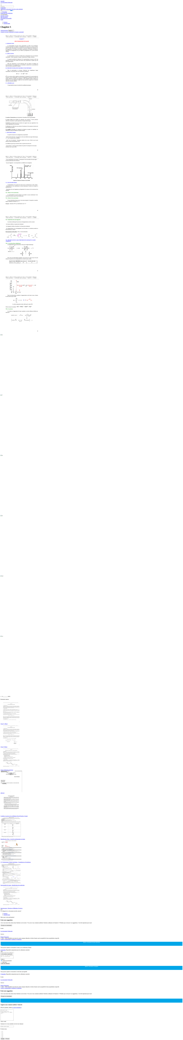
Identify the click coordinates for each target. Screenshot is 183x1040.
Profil (2, 19)
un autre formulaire (16, 1007)
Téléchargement (4, 30)
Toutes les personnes (7, 960)
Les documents (4, 2)
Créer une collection (5, 963)
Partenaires (6, 937)
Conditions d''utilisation (16, 939)
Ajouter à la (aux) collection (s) (8, 32)
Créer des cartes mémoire (17, 9)
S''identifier (3, 7)
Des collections (9, 13)
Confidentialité (7, 939)
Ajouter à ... (11, 30)
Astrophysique (6, 23)
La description (6, 954)
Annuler (2, 1038)
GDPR (2, 939)
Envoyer (7, 1038)
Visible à (3, 959)
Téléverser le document (6, 9)
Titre (2, 951)
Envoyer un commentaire (6, 925)
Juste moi (4, 962)
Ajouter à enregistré (19, 32)
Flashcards (10, 2)
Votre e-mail (3, 1021)
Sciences (5, 22)
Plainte (2, 937)
